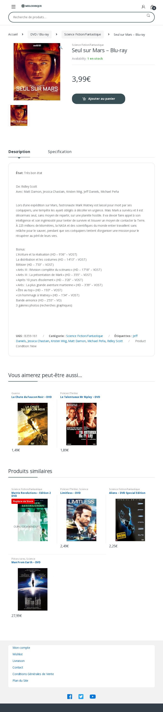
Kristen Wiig (58, 341)
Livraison (19, 661)
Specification (59, 152)
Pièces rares (18, 558)
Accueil (13, 34)
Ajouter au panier (101, 99)
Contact (18, 667)
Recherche (148, 17)
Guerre (15, 393)
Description (19, 152)
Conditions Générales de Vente (33, 674)
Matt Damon (77, 341)
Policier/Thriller (69, 393)
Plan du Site (20, 680)
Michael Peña (96, 341)
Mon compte (21, 648)
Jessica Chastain (38, 341)
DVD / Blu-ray (39, 34)
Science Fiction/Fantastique (82, 34)
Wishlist (18, 654)
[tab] (19, 153)
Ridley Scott (115, 341)
